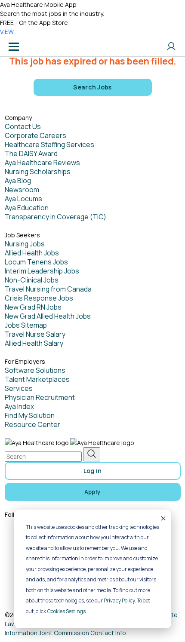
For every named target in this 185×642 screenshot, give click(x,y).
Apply (92, 492)
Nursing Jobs (25, 244)
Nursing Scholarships (38, 171)
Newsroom (22, 189)
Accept (162, 518)
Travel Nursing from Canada (48, 289)
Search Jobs (92, 87)
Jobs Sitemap (26, 325)
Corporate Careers (35, 135)
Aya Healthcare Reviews (42, 162)
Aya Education (27, 207)
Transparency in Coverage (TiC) (55, 216)
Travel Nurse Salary (35, 334)
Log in (92, 471)
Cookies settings (66, 611)
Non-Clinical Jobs (32, 280)
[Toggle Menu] (14, 46)
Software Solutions (35, 370)
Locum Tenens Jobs (36, 262)
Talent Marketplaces (37, 379)
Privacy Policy (119, 600)
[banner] (40, 46)
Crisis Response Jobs (39, 298)
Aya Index (19, 406)
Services (19, 388)
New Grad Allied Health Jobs (48, 316)
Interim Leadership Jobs (42, 271)
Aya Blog (18, 180)
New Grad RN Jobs (33, 307)
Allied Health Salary (34, 343)
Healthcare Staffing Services (49, 144)
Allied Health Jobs (32, 253)
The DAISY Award (31, 153)
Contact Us (23, 126)
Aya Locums (23, 198)
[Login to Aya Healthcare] (171, 46)
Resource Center (32, 424)
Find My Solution (30, 415)
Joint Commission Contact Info (82, 633)
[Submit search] (91, 454)
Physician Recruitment (40, 397)
